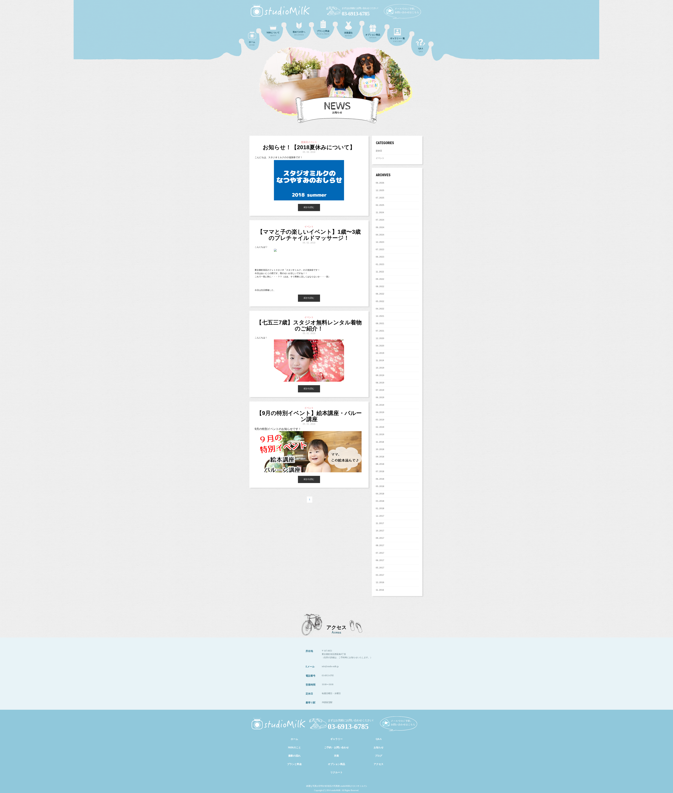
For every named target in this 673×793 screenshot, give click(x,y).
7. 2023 (380, 249)
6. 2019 (380, 397)
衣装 (336, 755)
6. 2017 (380, 560)
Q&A (420, 49)
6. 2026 (380, 183)
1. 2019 (380, 434)
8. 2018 (380, 464)
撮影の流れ (294, 755)
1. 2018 (380, 508)
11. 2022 (380, 272)
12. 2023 (380, 242)
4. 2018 (380, 493)
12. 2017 (380, 516)
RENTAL (348, 34)
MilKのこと (294, 747)
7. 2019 (380, 390)
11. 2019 (380, 360)
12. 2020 (380, 338)
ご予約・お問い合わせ (336, 747)
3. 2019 (380, 420)
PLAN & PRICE (323, 32)
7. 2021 (380, 331)
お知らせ (378, 747)
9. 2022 (380, 279)
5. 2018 (380, 486)
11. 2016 (380, 590)
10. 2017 (380, 530)
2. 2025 (380, 205)
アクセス (378, 764)
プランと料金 (294, 764)
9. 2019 (380, 375)
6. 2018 (380, 479)
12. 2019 (380, 353)
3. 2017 (380, 575)
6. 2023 (380, 257)
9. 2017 (380, 538)
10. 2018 (380, 449)
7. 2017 (380, 553)
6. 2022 (380, 294)
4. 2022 (380, 309)
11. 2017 (380, 523)
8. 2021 (380, 323)
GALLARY (397, 39)
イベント (380, 158)
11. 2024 (380, 212)
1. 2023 (380, 264)
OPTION (372, 36)
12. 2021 (380, 316)
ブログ (378, 755)
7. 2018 (380, 471)
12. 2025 (380, 190)
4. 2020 (380, 346)
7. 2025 (380, 198)
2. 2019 (380, 427)
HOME (252, 43)
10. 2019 (380, 368)
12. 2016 (380, 582)
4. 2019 (380, 412)
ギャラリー (336, 739)
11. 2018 (380, 442)
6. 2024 (380, 227)
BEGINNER (299, 33)
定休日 (379, 151)
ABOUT (273, 33)
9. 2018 (380, 456)
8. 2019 (380, 383)
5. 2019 (380, 405)
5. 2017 (380, 567)
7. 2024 (380, 220)
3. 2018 (380, 501)
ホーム (294, 739)
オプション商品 (336, 764)
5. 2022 (380, 301)
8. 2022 (380, 286)
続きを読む (309, 207)
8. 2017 (380, 545)
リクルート (336, 772)
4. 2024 (380, 235)
